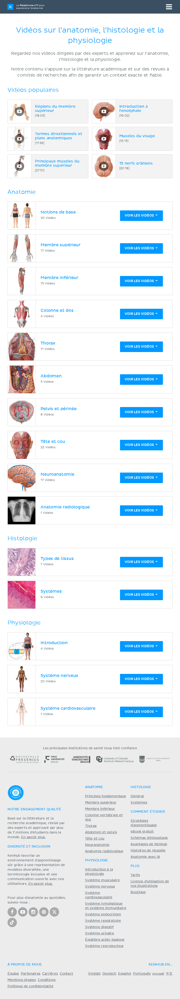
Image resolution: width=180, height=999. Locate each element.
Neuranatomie (97, 845)
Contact (66, 973)
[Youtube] (22, 912)
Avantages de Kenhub (149, 844)
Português (142, 973)
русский (158, 973)
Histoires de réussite (148, 850)
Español (124, 973)
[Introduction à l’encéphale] (104, 111)
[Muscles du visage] (104, 139)
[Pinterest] (44, 912)
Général (137, 796)
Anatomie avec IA (145, 857)
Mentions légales (22, 980)
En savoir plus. (33, 837)
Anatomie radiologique (104, 851)
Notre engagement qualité (34, 809)
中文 (169, 973)
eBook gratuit (142, 831)
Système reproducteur (104, 946)
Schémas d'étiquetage (149, 838)
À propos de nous (25, 964)
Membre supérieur (100, 802)
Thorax (91, 826)
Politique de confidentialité (30, 986)
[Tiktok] (12, 922)
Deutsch (109, 973)
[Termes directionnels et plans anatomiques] (19, 139)
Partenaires (30, 973)
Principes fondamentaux (105, 796)
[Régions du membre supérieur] (19, 111)
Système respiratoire (103, 920)
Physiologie (96, 860)
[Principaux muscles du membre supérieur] (19, 166)
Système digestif (99, 927)
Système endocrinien (103, 914)
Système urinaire (99, 933)
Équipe (13, 973)
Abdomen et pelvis (101, 832)
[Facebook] (12, 912)
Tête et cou (94, 838)
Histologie (141, 787)
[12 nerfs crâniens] (104, 166)
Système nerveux (100, 886)
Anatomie (94, 787)
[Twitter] (54, 912)
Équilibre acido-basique (104, 939)
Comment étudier (148, 811)
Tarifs (135, 875)
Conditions (46, 980)
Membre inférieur (100, 809)
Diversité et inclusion (29, 846)
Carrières (50, 973)
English (94, 973)
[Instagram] (33, 912)
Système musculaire (102, 880)
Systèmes (139, 802)
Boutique (138, 892)
